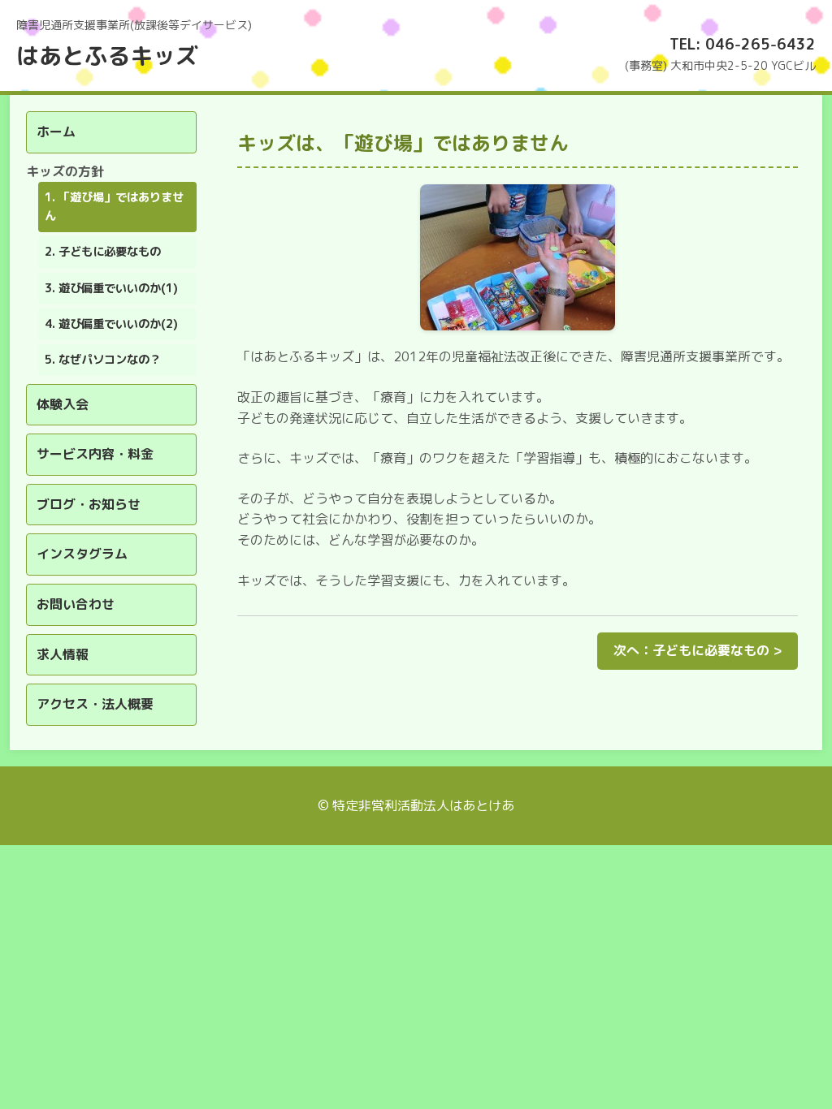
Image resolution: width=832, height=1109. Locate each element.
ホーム (56, 131)
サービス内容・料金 (95, 454)
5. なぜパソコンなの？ (103, 360)
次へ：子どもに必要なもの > (697, 650)
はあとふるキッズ (107, 55)
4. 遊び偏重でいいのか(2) (111, 324)
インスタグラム (82, 554)
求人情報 (63, 654)
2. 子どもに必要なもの (103, 252)
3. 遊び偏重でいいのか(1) (111, 288)
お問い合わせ (76, 604)
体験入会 (63, 404)
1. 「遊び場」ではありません (114, 206)
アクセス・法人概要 (95, 704)
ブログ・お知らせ (89, 504)
